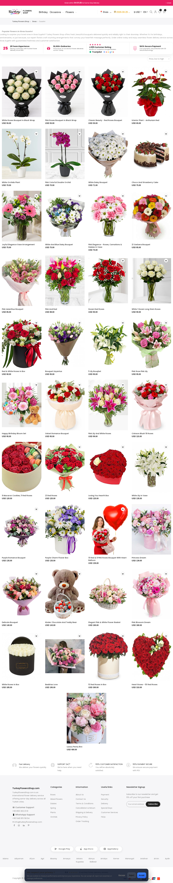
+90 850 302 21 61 (20, 811)
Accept (142, 875)
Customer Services (109, 812)
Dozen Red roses (96, 309)
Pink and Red (51, 309)
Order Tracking (82, 821)
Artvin (156, 858)
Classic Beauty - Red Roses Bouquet (105, 120)
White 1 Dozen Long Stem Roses (146, 309)
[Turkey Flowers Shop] (22, 12)
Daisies (53, 803)
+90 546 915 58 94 (21, 818)
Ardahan (144, 858)
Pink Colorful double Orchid (58, 182)
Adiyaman (18, 858)
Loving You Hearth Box (98, 495)
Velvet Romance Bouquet (57, 433)
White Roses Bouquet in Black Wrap (18, 120)
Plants (53, 812)
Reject (131, 875)
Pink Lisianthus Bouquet (12, 309)
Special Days (106, 808)
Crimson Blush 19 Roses (142, 433)
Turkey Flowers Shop (20, 21)
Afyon (32, 858)
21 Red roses (51, 495)
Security (104, 799)
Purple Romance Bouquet (13, 557)
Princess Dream (139, 557)
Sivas (34, 21)
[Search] (151, 11)
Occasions (55, 11)
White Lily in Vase (139, 495)
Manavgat (129, 858)
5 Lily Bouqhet (94, 371)
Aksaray (53, 858)
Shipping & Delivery (84, 812)
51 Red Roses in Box (97, 684)
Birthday (43, 11)
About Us (80, 794)
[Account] (155, 11)
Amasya (66, 858)
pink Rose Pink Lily (140, 371)
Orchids (53, 817)
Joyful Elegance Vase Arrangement (18, 244)
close (169, 3)
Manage (121, 875)
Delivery (104, 803)
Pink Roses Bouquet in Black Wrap (60, 120)
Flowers (70, 11)
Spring (53, 808)
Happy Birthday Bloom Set (14, 433)
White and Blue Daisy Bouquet (59, 244)
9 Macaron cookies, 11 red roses (17, 495)
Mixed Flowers (56, 799)
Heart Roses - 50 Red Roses (144, 684)
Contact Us (81, 799)
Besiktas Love (51, 684)
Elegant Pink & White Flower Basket (104, 622)
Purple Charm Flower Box (56, 557)
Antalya (104, 858)
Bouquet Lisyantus (53, 371)
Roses (52, 794)
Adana (5, 858)
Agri (42, 858)
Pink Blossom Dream (141, 622)
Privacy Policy (82, 817)
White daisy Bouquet (97, 182)
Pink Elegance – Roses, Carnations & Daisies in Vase (105, 245)
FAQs (103, 817)
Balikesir (93, 861)
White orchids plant (11, 182)
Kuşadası (80, 861)
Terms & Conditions (84, 803)
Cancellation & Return (85, 808)
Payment (105, 794)
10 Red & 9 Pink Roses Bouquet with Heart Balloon (107, 559)
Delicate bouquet (10, 622)
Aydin (167, 858)
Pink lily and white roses (99, 433)
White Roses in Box (10, 684)
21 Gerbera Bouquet (141, 244)
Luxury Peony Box (74, 746)
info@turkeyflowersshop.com (28, 822)
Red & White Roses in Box (13, 371)
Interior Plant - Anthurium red (145, 120)
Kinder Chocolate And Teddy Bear (61, 622)
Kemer (116, 858)
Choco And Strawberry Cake (145, 182)
